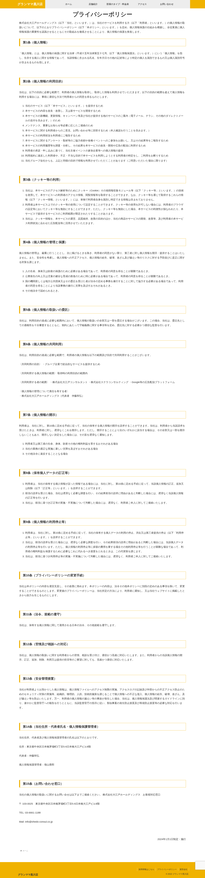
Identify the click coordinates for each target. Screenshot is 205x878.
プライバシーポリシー (167, 869)
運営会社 (183, 869)
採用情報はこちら (146, 869)
